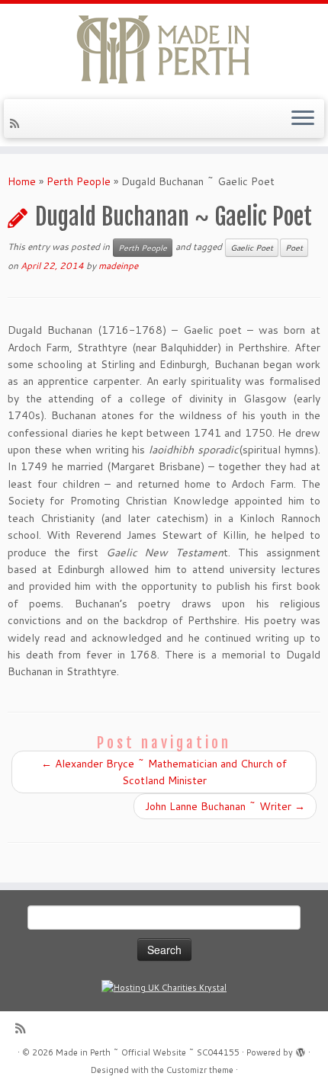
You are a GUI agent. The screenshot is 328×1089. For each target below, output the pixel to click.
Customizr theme (199, 1070)
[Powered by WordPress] (300, 1049)
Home (22, 181)
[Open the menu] (302, 118)
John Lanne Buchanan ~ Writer (225, 806)
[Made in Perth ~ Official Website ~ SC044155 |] (164, 49)
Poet (294, 247)
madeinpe (118, 265)
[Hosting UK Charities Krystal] (164, 988)
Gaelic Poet (251, 247)
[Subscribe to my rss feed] (17, 123)
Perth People (79, 181)
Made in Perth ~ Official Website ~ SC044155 (148, 1052)
